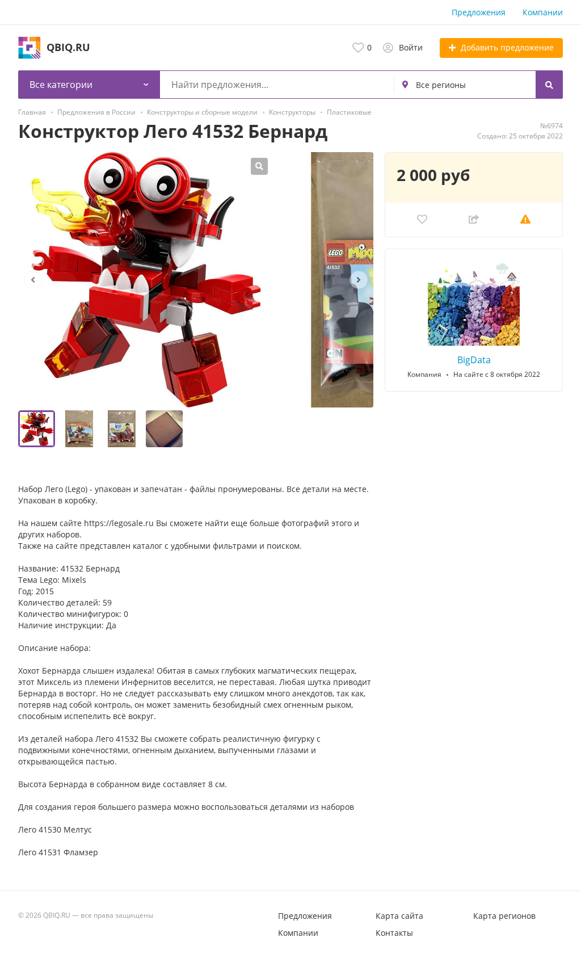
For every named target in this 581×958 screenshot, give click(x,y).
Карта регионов (504, 915)
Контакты (394, 932)
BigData (474, 360)
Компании (543, 12)
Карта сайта (399, 915)
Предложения (479, 12)
